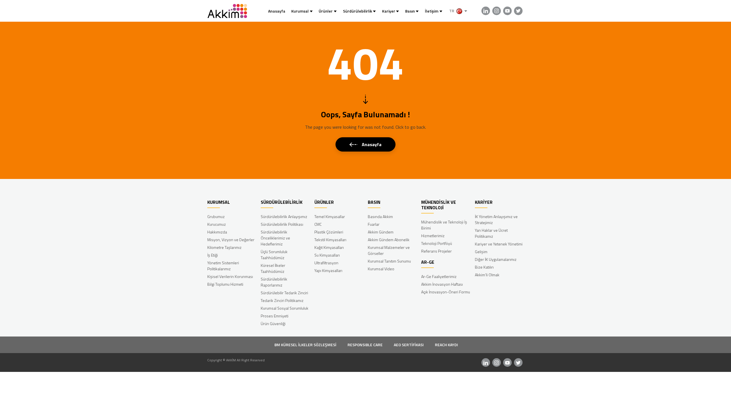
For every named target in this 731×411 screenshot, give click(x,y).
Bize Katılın (484, 267)
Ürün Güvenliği (273, 324)
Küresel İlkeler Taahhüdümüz (273, 268)
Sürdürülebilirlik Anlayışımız (284, 216)
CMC (318, 224)
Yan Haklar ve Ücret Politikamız (491, 233)
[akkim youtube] (507, 10)
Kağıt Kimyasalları (329, 247)
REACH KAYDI (446, 345)
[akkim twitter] (518, 10)
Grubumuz (216, 216)
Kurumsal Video (381, 269)
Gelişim (481, 252)
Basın (410, 11)
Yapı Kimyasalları (328, 270)
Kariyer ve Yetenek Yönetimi (499, 244)
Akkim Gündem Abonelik (388, 240)
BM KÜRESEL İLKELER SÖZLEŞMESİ (305, 345)
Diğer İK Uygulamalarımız (496, 259)
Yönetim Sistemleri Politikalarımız (223, 266)
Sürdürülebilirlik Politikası (282, 224)
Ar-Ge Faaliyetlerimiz (439, 276)
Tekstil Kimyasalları (330, 240)
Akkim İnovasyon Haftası (442, 284)
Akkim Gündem (380, 232)
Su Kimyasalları (327, 255)
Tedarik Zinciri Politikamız (282, 300)
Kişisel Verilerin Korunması (230, 276)
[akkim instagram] (496, 10)
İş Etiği (212, 255)
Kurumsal (300, 11)
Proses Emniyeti (274, 316)
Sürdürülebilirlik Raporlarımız (274, 282)
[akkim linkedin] (485, 10)
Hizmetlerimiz (433, 236)
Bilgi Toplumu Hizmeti (225, 284)
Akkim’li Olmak (487, 275)
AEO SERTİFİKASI (409, 345)
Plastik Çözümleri (328, 232)
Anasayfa (276, 11)
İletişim (431, 11)
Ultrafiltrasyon (326, 263)
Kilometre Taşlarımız (224, 247)
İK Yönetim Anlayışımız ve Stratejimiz (496, 219)
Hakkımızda (217, 232)
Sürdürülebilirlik (357, 11)
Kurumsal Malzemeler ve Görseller (389, 250)
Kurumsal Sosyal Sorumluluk (284, 308)
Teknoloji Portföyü (436, 243)
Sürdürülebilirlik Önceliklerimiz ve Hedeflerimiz (275, 238)
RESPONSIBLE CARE (365, 345)
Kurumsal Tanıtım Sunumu (389, 261)
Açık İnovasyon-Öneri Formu (445, 292)
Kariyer (388, 11)
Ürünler (326, 11)
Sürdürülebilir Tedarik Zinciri (284, 293)
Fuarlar (373, 224)
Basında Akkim (380, 216)
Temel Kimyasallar (329, 216)
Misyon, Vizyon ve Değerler (230, 240)
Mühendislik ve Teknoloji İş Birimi (444, 225)
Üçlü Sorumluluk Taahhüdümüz (274, 255)
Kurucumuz (216, 224)
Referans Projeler (436, 251)
